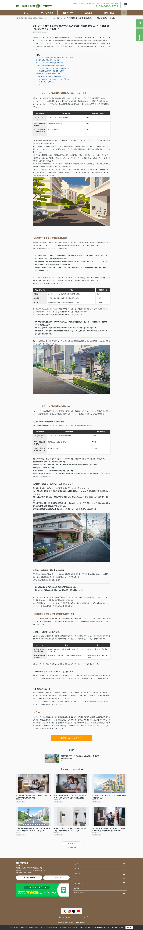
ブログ (75, 878)
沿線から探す (68, 13)
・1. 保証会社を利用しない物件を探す (49, 76)
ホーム (26, 13)
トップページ (77, 864)
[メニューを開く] (124, 13)
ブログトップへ (71, 847)
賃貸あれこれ (37, 32)
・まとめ (37, 84)
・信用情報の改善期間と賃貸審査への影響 (51, 71)
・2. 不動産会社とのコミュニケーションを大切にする (54, 79)
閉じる (129, 927)
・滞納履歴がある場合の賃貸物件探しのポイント (50, 73)
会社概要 (88, 13)
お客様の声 (76, 873)
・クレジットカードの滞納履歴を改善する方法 (49, 63)
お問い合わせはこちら (71, 738)
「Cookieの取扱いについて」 (104, 927)
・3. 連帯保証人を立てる (45, 82)
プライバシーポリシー (71, 917)
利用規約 (59, 917)
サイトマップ (84, 917)
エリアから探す (47, 13)
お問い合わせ (109, 13)
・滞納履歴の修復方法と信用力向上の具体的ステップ (54, 68)
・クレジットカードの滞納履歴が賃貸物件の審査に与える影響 (54, 57)
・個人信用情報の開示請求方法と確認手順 (51, 65)
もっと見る (71, 843)
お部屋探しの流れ (78, 893)
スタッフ (76, 869)
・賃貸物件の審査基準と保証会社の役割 (47, 60)
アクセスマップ (78, 883)
